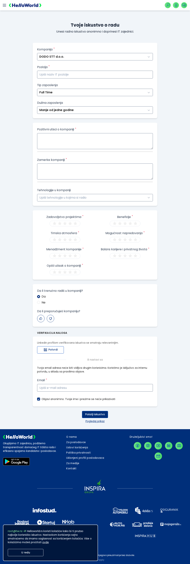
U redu (25, 552)
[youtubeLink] (158, 445)
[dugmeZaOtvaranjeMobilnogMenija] (4, 5)
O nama (71, 437)
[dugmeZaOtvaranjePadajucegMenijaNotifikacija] (176, 5)
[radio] (54, 224)
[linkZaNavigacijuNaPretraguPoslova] (168, 5)
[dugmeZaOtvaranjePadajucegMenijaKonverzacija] (184, 5)
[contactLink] (158, 456)
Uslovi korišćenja (77, 447)
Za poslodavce (76, 442)
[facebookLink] (137, 445)
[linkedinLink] (168, 445)
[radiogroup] (65, 224)
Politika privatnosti (78, 452)
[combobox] (39, 197)
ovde (45, 542)
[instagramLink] (148, 445)
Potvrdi (53, 349)
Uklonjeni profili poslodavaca (85, 458)
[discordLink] (179, 445)
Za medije (72, 463)
